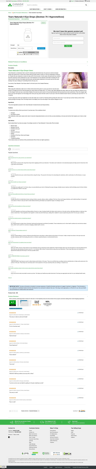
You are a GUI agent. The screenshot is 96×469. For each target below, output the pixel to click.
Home (9, 12)
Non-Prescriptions (54, 432)
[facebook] (9, 436)
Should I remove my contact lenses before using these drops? (21, 169)
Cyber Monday (32, 444)
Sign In (72, 1)
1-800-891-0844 (15, 430)
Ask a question (25, 19)
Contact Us (31, 432)
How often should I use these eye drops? (17, 181)
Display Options (24, 411)
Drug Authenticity (33, 445)
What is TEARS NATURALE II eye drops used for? (18, 256)
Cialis (72, 432)
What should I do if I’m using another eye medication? (20, 157)
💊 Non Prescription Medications (20, 12)
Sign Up (68, 45)
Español (45, 467)
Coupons (52, 442)
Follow (9, 159)
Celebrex (73, 437)
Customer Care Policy (34, 439)
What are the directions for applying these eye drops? (19, 242)
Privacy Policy (67, 467)
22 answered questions (14, 19)
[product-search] (86, 5)
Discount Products (54, 437)
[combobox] (25, 48)
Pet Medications (53, 434)
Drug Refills (52, 435)
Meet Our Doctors (33, 434)
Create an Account (79, 1)
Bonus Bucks (32, 449)
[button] (3, 467)
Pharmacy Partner (33, 447)
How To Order (32, 437)
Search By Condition (54, 439)
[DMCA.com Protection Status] (67, 453)
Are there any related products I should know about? (19, 218)
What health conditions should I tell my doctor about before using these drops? (25, 268)
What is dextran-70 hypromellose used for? (17, 230)
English (51, 467)
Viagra (72, 430)
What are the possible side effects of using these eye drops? (21, 194)
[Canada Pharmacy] (16, 5)
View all (9, 277)
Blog (30, 442)
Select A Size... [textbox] (21, 48)
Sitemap (31, 440)
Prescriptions (53, 430)
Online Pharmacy (53, 440)
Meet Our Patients (33, 435)
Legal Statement (58, 467)
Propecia (73, 434)
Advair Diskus (74, 435)
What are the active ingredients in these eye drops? (19, 206)
